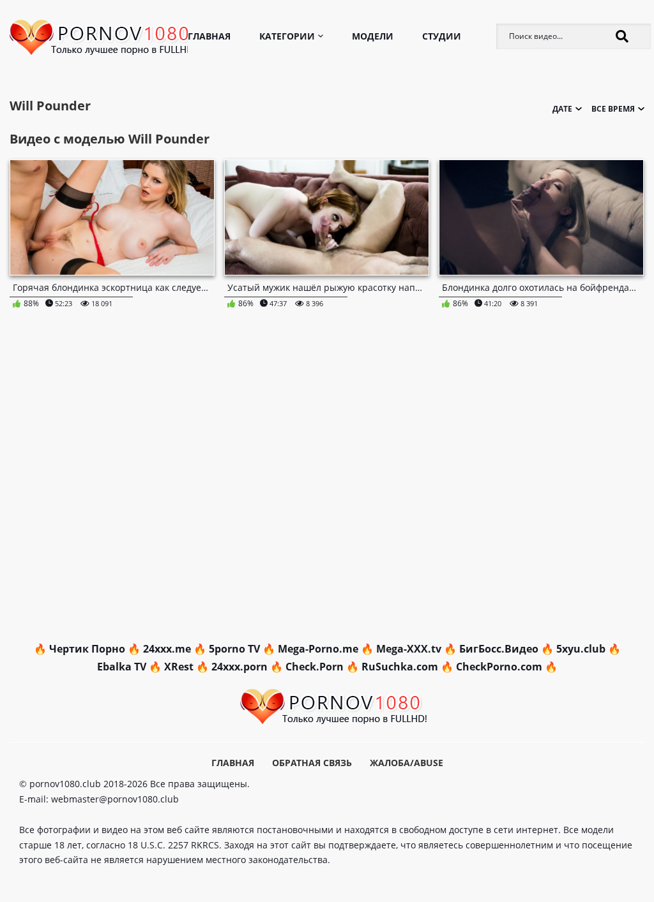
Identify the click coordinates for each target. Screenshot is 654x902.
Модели (372, 36)
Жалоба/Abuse (406, 763)
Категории (287, 36)
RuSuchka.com (399, 667)
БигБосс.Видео (498, 649)
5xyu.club (580, 649)
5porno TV (234, 649)
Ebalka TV (121, 667)
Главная (209, 36)
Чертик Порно (87, 649)
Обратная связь (312, 763)
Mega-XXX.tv (408, 649)
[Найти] (622, 36)
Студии (441, 36)
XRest (179, 667)
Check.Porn (314, 667)
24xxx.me (167, 649)
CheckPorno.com (499, 667)
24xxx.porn (239, 667)
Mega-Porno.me (318, 649)
